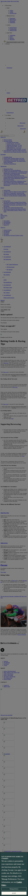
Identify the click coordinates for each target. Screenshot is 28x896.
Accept (14, 893)
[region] (14, 874)
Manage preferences (14, 888)
